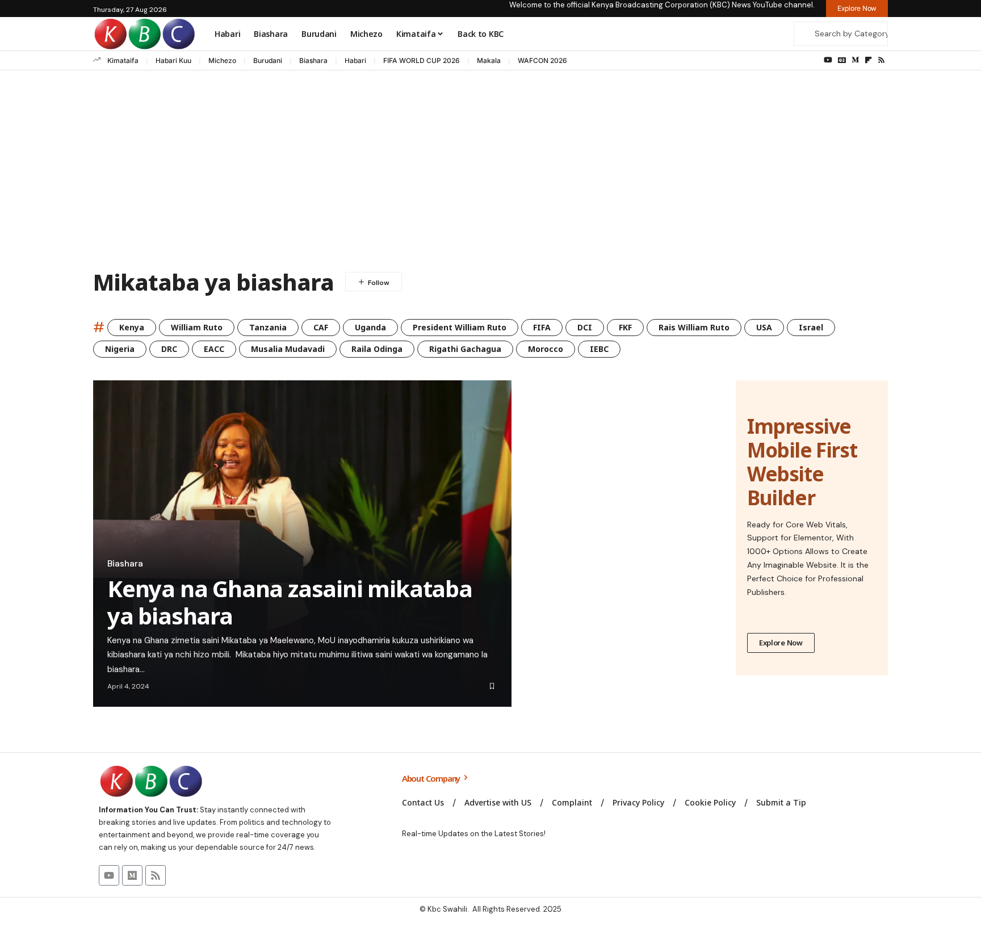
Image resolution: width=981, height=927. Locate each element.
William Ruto (197, 327)
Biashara (313, 60)
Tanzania (268, 327)
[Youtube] (109, 875)
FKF (625, 327)
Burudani (267, 60)
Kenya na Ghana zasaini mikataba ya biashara (289, 602)
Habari (355, 60)
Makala (489, 60)
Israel (811, 327)
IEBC (599, 348)
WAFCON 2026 (542, 60)
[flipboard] (868, 60)
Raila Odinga (377, 348)
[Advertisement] (490, 172)
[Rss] (881, 60)
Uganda (370, 327)
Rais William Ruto (694, 327)
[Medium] (855, 60)
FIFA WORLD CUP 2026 (421, 60)
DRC (169, 348)
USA (764, 327)
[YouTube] (828, 60)
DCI (584, 327)
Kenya (131, 327)
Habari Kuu (173, 60)
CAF (320, 327)
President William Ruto (459, 327)
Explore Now (781, 642)
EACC (214, 348)
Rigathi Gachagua (465, 348)
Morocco (545, 348)
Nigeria (120, 348)
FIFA (542, 327)
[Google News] (842, 60)
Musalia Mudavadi (288, 348)
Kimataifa (123, 60)
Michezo (222, 60)
